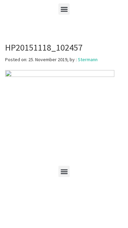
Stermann (88, 59)
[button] (64, 9)
